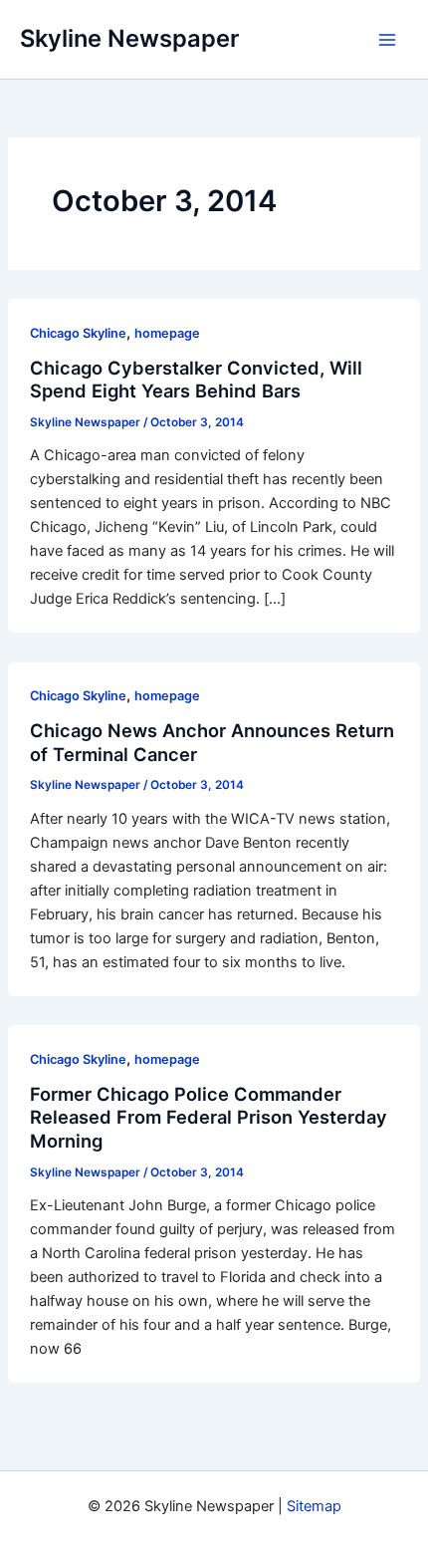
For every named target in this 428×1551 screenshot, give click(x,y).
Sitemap (314, 1506)
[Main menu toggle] (387, 40)
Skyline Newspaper (129, 38)
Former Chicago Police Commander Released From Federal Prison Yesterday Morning (208, 1117)
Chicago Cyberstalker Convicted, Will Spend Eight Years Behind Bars (196, 379)
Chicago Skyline (78, 333)
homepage (167, 333)
